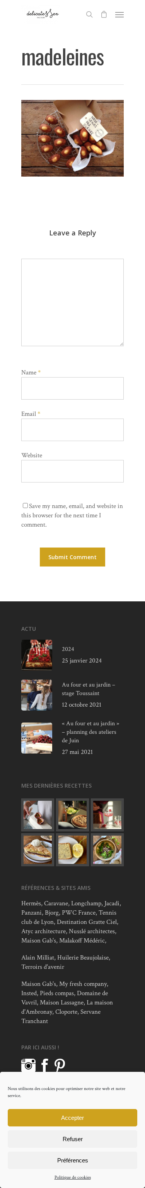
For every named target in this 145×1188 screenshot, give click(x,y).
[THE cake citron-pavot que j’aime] (72, 849)
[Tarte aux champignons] (72, 814)
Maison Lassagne (62, 1002)
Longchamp (86, 903)
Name (31, 372)
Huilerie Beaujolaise (83, 957)
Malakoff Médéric (82, 940)
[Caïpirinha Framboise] (107, 814)
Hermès (31, 903)
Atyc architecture (43, 931)
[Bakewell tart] (37, 849)
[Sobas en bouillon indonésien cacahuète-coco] (107, 849)
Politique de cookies (73, 1177)
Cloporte (66, 1012)
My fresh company (83, 984)
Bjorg (52, 912)
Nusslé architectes (92, 931)
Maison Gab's (38, 940)
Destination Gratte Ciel (87, 922)
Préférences (72, 1160)
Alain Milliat (37, 957)
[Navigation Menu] (119, 14)
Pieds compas (57, 993)
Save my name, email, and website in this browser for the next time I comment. (72, 515)
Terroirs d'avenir (42, 967)
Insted (29, 993)
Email (30, 414)
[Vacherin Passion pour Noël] (37, 814)
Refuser (73, 1139)
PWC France (79, 912)
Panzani (31, 912)
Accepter (72, 1117)
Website (31, 455)
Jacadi (111, 903)
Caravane (56, 903)
